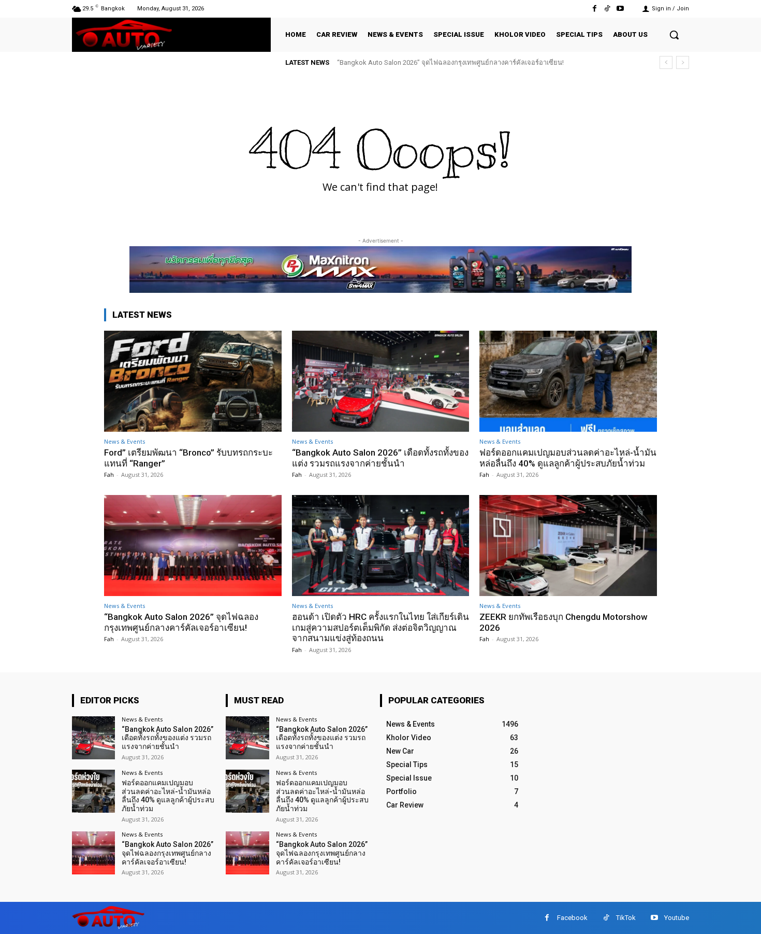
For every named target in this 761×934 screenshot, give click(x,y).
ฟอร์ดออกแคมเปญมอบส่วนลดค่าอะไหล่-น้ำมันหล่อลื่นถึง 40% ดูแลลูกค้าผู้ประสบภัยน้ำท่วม (567, 457)
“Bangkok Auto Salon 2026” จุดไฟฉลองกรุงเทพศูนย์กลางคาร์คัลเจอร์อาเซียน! (450, 62)
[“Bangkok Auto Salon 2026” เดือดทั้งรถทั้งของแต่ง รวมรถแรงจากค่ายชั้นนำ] (381, 381)
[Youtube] (620, 8)
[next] (682, 62)
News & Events (124, 441)
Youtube (676, 918)
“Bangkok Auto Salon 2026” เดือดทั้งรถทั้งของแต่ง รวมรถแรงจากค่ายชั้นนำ (380, 457)
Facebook (572, 918)
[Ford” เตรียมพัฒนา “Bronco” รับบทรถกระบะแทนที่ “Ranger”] (193, 381)
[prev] (666, 62)
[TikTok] (607, 8)
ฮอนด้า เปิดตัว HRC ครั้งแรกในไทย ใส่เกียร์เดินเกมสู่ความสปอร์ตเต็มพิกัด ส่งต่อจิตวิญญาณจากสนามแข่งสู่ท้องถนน (380, 627)
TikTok (626, 918)
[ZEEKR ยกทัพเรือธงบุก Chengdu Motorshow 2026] (568, 545)
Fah (109, 474)
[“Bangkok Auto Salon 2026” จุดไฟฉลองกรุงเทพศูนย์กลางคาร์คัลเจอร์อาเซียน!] (193, 545)
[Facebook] (594, 8)
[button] (674, 35)
